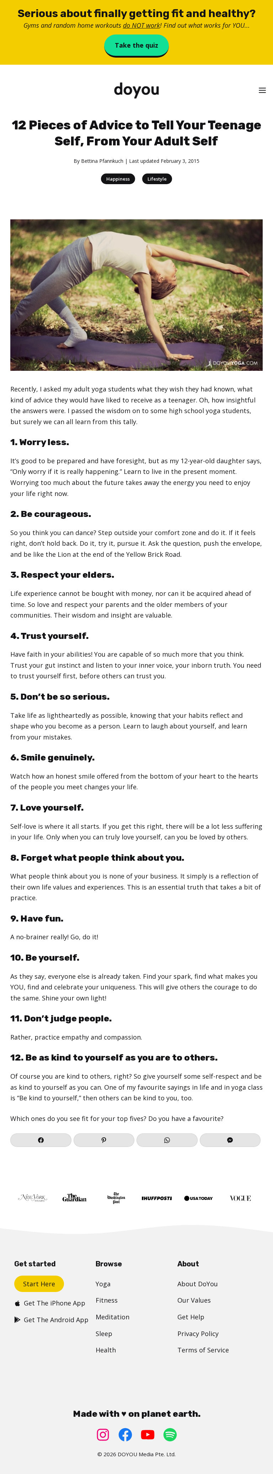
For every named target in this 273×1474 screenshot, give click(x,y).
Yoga (103, 1284)
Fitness (107, 1300)
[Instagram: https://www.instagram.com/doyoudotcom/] (103, 1435)
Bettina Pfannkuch (102, 160)
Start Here (39, 1284)
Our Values (194, 1300)
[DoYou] (136, 90)
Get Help (190, 1317)
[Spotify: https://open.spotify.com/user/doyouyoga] (170, 1435)
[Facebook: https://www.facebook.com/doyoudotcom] (125, 1435)
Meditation (112, 1317)
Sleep (104, 1333)
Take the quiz (136, 45)
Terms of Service (203, 1350)
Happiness (118, 179)
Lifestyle (157, 179)
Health (106, 1350)
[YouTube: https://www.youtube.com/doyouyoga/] (148, 1435)
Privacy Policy (198, 1333)
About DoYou (197, 1284)
